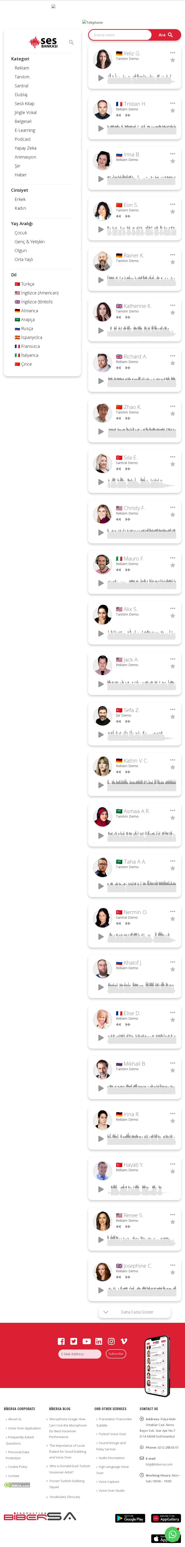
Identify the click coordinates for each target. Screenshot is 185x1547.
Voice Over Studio (112, 1490)
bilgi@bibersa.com (159, 1464)
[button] (172, 1534)
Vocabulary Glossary (65, 1497)
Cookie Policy (17, 1466)
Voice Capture (109, 1481)
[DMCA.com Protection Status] (17, 1484)
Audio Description (112, 1458)
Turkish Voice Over (112, 1434)
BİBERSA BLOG (59, 1408)
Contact (13, 1476)
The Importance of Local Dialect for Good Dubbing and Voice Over (67, 1451)
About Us (14, 1419)
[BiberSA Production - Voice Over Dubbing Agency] (92, 9)
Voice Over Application (24, 1428)
